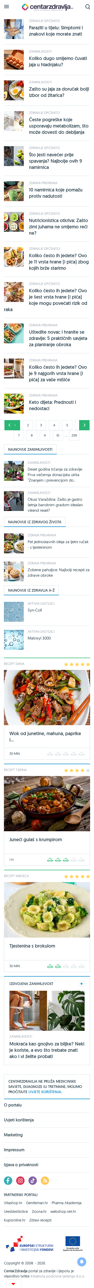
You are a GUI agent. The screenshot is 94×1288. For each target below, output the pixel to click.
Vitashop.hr (13, 1203)
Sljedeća (84, 425)
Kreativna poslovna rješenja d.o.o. (58, 1276)
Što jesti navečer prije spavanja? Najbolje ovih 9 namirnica (55, 161)
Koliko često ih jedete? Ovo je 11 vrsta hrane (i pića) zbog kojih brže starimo (59, 261)
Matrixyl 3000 (39, 638)
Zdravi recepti (40, 1220)
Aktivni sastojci (41, 603)
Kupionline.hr (14, 1220)
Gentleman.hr (37, 1203)
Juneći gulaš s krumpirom (35, 839)
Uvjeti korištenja (19, 1120)
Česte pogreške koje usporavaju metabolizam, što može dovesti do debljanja (59, 126)
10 (57, 435)
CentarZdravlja (47, 7)
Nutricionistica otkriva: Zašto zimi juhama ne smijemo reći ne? (58, 226)
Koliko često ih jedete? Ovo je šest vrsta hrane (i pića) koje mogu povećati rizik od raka (45, 300)
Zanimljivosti (40, 51)
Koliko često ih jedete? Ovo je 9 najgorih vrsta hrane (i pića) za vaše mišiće (58, 373)
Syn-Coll (35, 610)
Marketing (13, 1135)
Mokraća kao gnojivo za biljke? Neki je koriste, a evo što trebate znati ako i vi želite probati (46, 1050)
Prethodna (9, 425)
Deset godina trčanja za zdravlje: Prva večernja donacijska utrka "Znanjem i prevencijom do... (55, 475)
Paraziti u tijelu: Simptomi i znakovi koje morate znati (56, 31)
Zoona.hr (39, 1211)
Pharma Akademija (66, 1203)
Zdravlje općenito (44, 21)
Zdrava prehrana (43, 183)
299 (74, 435)
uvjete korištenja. (45, 1091)
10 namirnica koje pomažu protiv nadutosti (56, 193)
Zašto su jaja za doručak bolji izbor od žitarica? (59, 92)
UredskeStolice (16, 1211)
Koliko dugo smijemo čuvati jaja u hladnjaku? (58, 61)
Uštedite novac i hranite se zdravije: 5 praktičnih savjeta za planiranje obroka (58, 338)
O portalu (13, 1105)
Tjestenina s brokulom (32, 946)
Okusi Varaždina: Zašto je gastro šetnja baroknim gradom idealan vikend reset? (55, 505)
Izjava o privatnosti (21, 1165)
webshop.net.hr (63, 1211)
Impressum (14, 1150)
